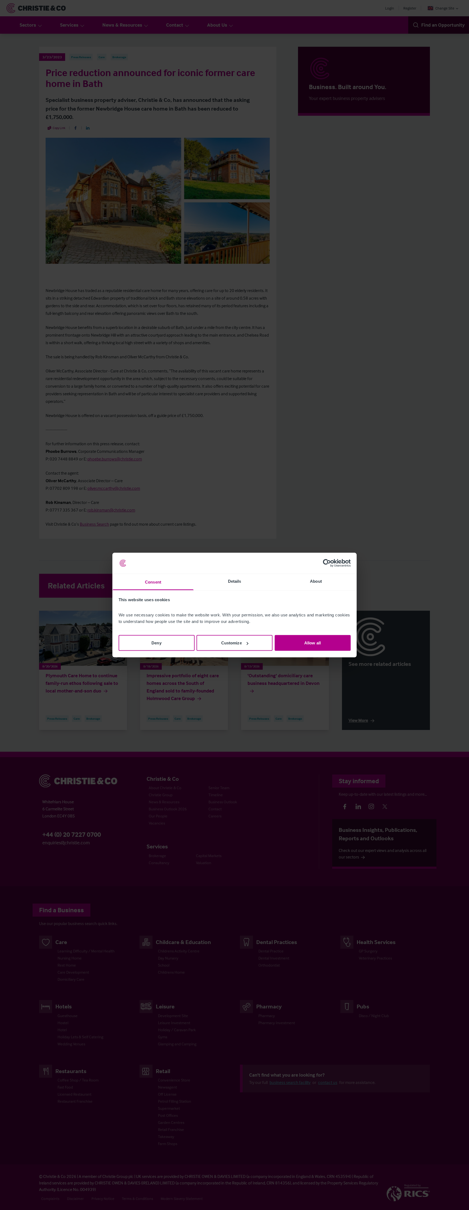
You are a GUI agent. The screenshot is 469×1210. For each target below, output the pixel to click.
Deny (156, 643)
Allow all (312, 643)
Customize (231, 643)
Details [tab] (234, 581)
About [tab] (316, 581)
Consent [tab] (153, 581)
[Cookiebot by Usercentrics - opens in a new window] (327, 563)
